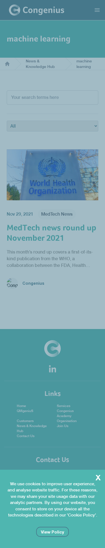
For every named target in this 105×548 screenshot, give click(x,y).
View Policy (52, 531)
